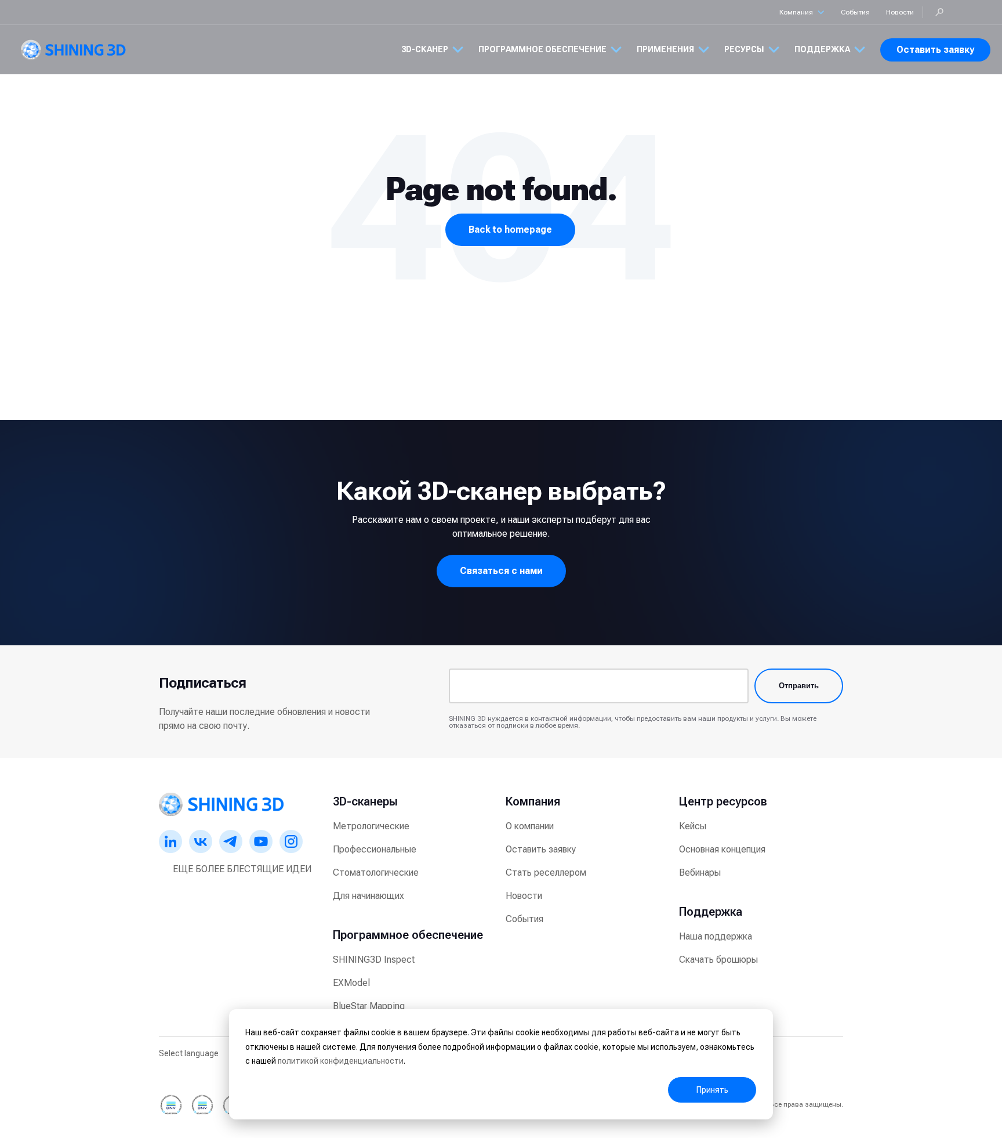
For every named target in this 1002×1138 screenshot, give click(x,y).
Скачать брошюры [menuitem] (718, 959)
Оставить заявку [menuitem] (541, 849)
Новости (900, 12)
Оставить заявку (935, 49)
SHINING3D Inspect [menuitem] (374, 959)
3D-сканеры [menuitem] (365, 801)
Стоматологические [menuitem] (376, 872)
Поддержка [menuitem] (710, 912)
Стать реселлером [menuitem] (546, 872)
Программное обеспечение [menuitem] (408, 935)
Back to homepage (510, 229)
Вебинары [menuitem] (700, 872)
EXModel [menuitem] (351, 982)
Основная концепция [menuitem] (722, 849)
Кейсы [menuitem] (692, 826)
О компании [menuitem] (530, 826)
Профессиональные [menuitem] (374, 849)
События (855, 12)
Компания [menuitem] (533, 801)
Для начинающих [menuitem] (368, 895)
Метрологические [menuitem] (371, 826)
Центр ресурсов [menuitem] (723, 801)
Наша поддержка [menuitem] (715, 936)
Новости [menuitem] (524, 895)
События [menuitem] (524, 918)
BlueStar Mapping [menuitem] (369, 1005)
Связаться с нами (501, 570)
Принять (712, 1089)
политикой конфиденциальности (341, 1060)
